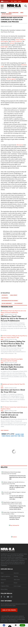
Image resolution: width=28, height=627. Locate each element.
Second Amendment (7, 13)
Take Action (17, 579)
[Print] (16, 626)
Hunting (16, 576)
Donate (19, 1)
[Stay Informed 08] (14, 525)
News (21, 12)
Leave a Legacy (17, 586)
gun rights (4, 295)
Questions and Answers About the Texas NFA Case (13, 391)
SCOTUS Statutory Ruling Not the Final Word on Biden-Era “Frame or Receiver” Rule (13, 343)
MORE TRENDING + (5, 430)
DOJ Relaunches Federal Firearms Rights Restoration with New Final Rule (12, 367)
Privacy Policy (4, 589)
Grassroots (3, 579)
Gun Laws (16, 573)
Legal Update (13, 295)
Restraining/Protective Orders (10, 300)
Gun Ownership (18, 303)
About (2, 582)
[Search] (25, 6)
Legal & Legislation (13, 12)
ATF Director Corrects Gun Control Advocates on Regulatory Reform (12, 414)
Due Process (5, 297)
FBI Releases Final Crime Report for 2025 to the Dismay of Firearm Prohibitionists (14, 318)
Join (12, 1)
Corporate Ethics (5, 586)
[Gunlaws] (14, 537)
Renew (15, 1)
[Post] (10, 626)
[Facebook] (4, 626)
